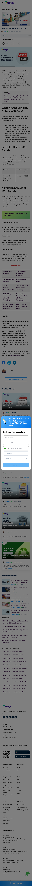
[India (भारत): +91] (5, 448)
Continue (15, 465)
